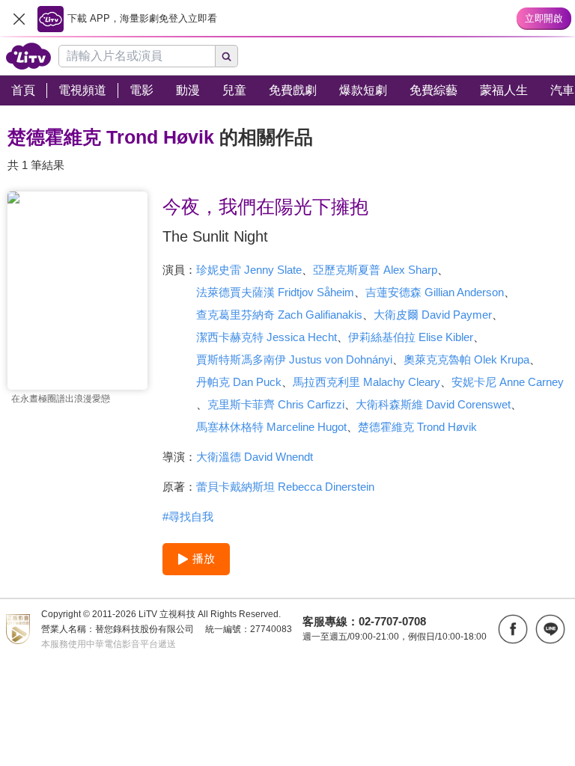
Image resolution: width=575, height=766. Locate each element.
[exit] (18, 18)
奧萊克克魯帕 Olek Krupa (466, 359)
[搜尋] (227, 56)
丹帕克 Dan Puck (239, 382)
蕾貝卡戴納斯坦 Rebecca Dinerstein (285, 486)
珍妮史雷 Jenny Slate (249, 269)
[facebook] (513, 629)
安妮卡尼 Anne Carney (507, 382)
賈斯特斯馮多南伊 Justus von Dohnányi (294, 359)
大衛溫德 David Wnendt (254, 456)
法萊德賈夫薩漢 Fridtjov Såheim (275, 292)
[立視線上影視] (28, 56)
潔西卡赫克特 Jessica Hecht (266, 337)
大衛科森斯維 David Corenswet (433, 404)
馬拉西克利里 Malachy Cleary (366, 382)
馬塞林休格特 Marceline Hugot (271, 426)
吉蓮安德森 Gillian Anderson (434, 292)
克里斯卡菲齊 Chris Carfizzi (275, 404)
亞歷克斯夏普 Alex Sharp (375, 269)
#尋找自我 (187, 516)
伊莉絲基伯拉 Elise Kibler (410, 337)
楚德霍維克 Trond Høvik (417, 426)
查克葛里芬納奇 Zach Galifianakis (279, 314)
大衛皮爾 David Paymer (433, 314)
